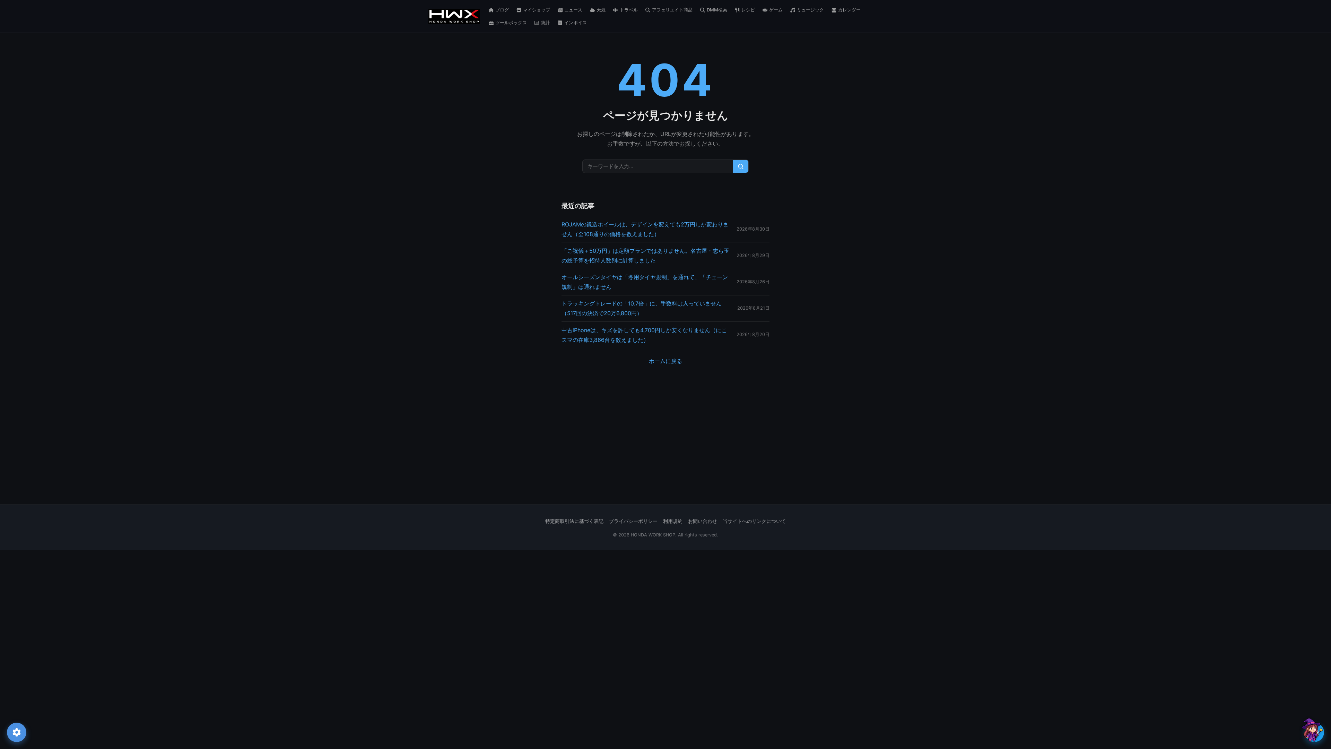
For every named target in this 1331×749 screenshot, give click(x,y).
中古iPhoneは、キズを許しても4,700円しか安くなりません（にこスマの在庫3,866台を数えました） (644, 335)
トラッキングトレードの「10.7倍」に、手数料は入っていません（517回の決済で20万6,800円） (642, 308)
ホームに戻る (665, 361)
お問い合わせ (702, 521)
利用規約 (672, 521)
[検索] (740, 166)
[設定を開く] (16, 732)
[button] (1311, 730)
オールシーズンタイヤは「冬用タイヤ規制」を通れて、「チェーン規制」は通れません (645, 282)
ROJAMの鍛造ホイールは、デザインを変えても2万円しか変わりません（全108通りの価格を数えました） (645, 229)
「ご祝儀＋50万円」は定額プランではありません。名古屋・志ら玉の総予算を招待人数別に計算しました (645, 255)
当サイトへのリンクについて (754, 521)
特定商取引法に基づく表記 (574, 521)
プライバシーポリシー (633, 521)
